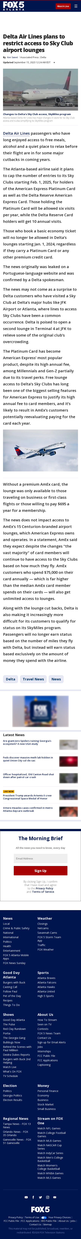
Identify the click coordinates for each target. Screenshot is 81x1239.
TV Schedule (10, 1076)
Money (43, 1085)
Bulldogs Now (11, 1042)
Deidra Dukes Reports (16, 1054)
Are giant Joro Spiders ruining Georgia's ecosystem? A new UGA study (27, 742)
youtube (26, 1197)
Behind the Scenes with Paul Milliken (17, 1048)
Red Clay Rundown (14, 1029)
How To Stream (47, 1020)
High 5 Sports (45, 996)
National (8, 932)
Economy (43, 1095)
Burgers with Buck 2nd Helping (17, 1060)
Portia (6, 1033)
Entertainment (11, 950)
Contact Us (44, 1038)
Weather (44, 918)
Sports (43, 972)
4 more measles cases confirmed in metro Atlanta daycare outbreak (28, 809)
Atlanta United (46, 991)
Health (7, 946)
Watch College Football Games (51, 1134)
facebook (33, 1197)
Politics (7, 941)
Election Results (12, 1100)
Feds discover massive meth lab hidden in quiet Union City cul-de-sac (28, 759)
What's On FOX (12, 1071)
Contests (42, 1029)
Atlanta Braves (46, 978)
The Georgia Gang (14, 1038)
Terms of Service (43, 891)
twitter (40, 1197)
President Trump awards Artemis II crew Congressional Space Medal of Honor (27, 797)
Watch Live (63, 6)
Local (6, 923)
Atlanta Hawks (46, 987)
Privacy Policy (44, 888)
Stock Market (45, 1104)
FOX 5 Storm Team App (49, 938)
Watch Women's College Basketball (48, 1167)
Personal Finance (47, 1091)
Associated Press (29, 57)
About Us (45, 1014)
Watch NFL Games (48, 1128)
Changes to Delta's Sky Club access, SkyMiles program (37, 114)
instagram (48, 1197)
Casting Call (10, 987)
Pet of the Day (12, 996)
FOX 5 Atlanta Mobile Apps (16, 956)
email (55, 1197)
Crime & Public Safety (16, 928)
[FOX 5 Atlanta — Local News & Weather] (14, 5)
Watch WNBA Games (50, 1173)
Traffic (41, 945)
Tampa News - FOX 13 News (17, 1125)
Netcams (43, 928)
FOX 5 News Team (48, 1033)
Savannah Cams (47, 932)
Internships (44, 1051)
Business (42, 1100)
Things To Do (11, 1005)
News (56, 679)
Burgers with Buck (14, 982)
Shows (8, 1014)
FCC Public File (46, 1056)
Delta (43, 57)
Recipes (7, 1000)
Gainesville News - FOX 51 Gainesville (17, 1141)
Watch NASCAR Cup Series (49, 1146)
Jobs (40, 1047)
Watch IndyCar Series (50, 1153)
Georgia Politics (12, 1095)
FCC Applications (47, 1060)
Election (10, 1085)
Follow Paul (10, 991)
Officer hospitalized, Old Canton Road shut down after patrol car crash (28, 776)
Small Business (46, 1109)
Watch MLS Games (49, 1178)
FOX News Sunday (14, 963)
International (10, 937)
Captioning (43, 1065)
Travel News (33, 679)
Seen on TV (44, 1024)
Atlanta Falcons (46, 982)
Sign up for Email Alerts (51, 1042)
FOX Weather (45, 949)
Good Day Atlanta (11, 974)
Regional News (15, 1118)
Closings (42, 923)
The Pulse (9, 1024)
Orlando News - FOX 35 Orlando (15, 1133)
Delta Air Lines (16, 133)
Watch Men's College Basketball (50, 1159)
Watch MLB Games (49, 1140)
